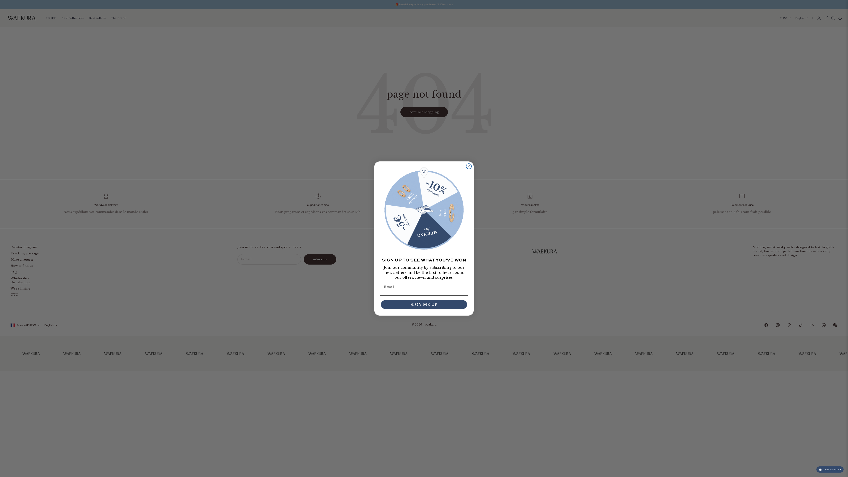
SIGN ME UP (424, 304)
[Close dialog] (468, 166)
